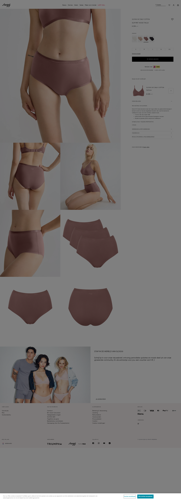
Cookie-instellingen (130, 496)
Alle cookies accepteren (145, 496)
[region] (90, 496)
